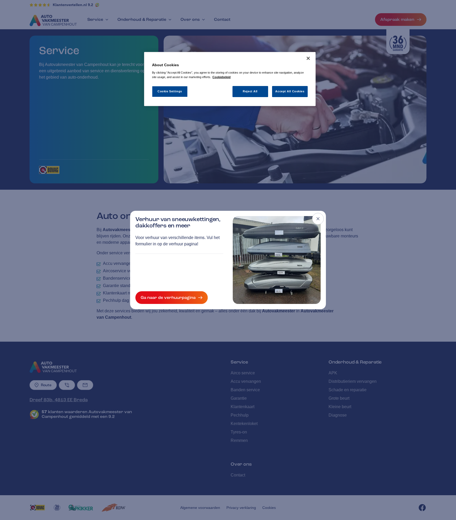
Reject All (250, 91)
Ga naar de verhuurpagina (168, 297)
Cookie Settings (170, 91)
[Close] (308, 58)
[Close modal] (318, 219)
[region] (230, 79)
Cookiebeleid (221, 77)
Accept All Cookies (289, 91)
